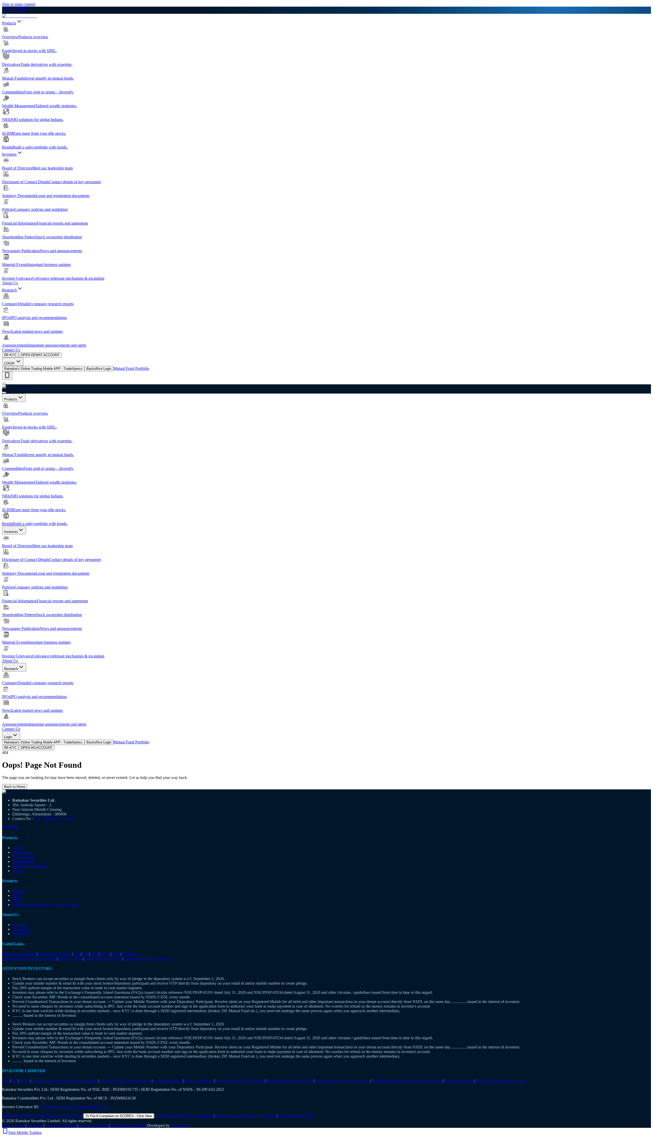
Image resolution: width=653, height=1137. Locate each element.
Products (9, 23)
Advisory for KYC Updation (146, 958)
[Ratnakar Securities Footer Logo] (326, 791)
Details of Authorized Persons (290, 1081)
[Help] (17, 11)
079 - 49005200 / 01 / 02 (54, 818)
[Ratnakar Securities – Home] (19, 16)
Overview (20, 924)
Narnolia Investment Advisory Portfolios (44, 904)
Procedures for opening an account (342, 1081)
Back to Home (14, 787)
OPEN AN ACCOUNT (36, 748)
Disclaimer (35, 1125)
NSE (77, 954)
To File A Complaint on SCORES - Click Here (118, 1116)
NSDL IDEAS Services (103, 958)
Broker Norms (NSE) (19, 954)
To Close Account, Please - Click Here (246, 1116)
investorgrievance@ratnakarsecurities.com (74, 1107)
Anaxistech (179, 1125)
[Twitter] (8, 828)
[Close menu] (4, 392)
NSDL (104, 954)
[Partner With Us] (23, 11)
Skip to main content (18, 4)
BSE (85, 954)
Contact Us (11, 350)
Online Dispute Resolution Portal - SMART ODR (42, 1116)
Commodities (23, 861)
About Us (10, 283)
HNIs (16, 895)
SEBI (94, 954)
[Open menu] (4, 383)
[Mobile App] (5, 11)
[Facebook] (4, 828)
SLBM (17, 891)
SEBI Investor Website (296, 1116)
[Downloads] (11, 11)
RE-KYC (10, 355)
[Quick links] (7, 375)
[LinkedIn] (16, 828)
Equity (17, 848)
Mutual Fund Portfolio (131, 368)
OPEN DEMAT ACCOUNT (40, 355)
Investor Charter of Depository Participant (64, 1081)
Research (9, 290)
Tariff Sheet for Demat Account (500, 1081)
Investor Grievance (168, 1081)
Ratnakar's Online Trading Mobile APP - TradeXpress (43, 369)
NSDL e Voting (70, 958)
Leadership (21, 929)
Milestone (20, 934)
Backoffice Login (98, 369)
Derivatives (21, 852)
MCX (116, 954)
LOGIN (9, 363)
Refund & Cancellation (128, 1125)
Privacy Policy (14, 1125)
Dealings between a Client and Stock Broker (407, 1081)
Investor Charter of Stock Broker (125, 1081)
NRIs (16, 900)
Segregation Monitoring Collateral (29, 958)
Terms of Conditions (60, 1125)
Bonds (17, 871)
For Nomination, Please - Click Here (184, 1116)
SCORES (129, 954)
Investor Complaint (93, 1125)
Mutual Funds (23, 857)
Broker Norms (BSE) (54, 954)
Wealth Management (28, 866)
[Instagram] (12, 828)
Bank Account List (199, 1081)
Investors (9, 154)
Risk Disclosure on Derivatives (240, 1081)
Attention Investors (459, 1081)
